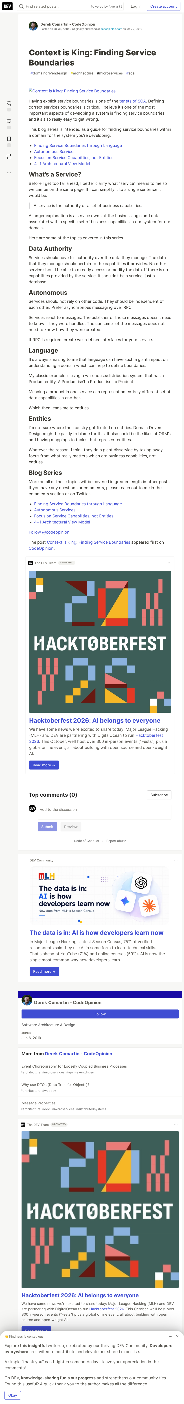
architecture (82, 73)
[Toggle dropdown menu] (168, 563)
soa (130, 73)
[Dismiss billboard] (177, 1336)
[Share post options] (8, 172)
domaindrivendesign (49, 73)
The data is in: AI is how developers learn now (97, 932)
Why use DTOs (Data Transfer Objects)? (55, 1087)
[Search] (21, 6)
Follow (100, 1014)
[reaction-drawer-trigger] (9, 106)
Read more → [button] (44, 765)
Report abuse (116, 841)
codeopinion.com (111, 29)
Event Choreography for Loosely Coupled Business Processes (74, 1069)
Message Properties (63, 1106)
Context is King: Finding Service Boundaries (88, 542)
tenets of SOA (132, 101)
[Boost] (9, 156)
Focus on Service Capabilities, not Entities (73, 157)
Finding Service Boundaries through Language (78, 145)
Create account (163, 6)
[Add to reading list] (9, 141)
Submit (47, 826)
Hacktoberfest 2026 (106, 1309)
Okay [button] (12, 1395)
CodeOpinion (41, 548)
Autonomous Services (54, 151)
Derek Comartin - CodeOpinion (67, 24)
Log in (136, 6)
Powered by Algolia (105, 6)
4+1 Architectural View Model (62, 163)
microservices (110, 73)
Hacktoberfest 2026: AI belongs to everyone (94, 720)
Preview (71, 826)
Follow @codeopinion (49, 532)
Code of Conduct (86, 841)
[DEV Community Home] (7, 6)
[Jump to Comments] (9, 123)
